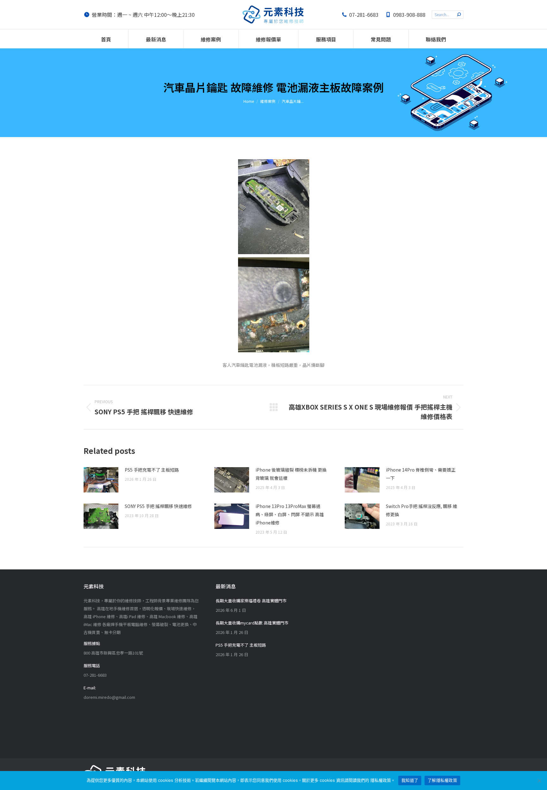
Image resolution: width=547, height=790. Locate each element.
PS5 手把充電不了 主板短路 (152, 470)
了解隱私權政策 (442, 780)
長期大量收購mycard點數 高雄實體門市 (252, 623)
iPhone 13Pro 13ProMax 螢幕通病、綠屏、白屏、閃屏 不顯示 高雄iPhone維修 (289, 514)
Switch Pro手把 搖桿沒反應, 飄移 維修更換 (421, 510)
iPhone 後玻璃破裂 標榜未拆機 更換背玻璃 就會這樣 (291, 474)
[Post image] (101, 479)
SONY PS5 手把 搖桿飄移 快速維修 (158, 506)
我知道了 (409, 780)
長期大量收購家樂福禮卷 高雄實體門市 (251, 601)
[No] (539, 780)
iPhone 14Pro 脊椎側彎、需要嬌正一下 (421, 474)
